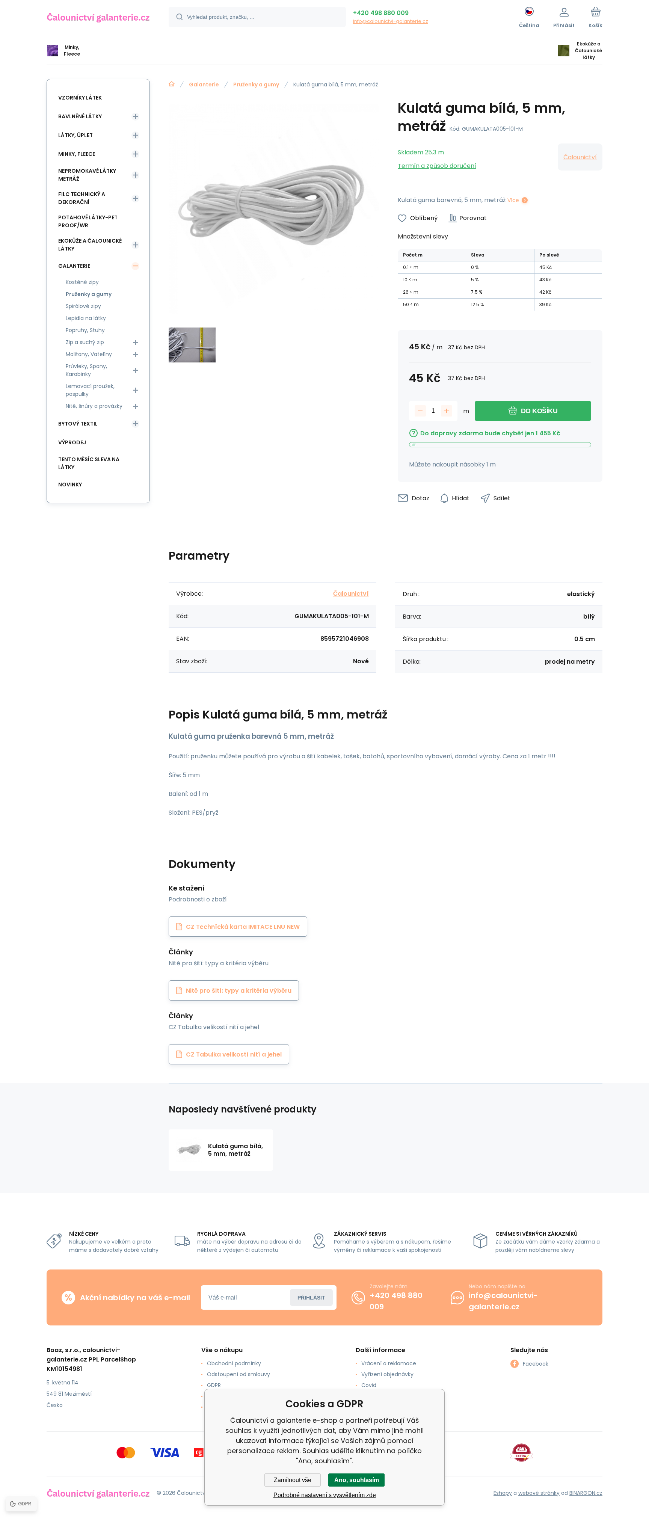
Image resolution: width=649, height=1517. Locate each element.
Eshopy (503, 1493)
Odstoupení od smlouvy (238, 1374)
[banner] (98, 18)
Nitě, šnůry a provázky (94, 406)
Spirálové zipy (83, 306)
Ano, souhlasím (356, 1480)
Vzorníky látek (80, 97)
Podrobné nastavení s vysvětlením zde (324, 1495)
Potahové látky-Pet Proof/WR (88, 221)
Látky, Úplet (75, 135)
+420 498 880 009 (381, 13)
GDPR (214, 1385)
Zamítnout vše (292, 1480)
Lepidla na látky (86, 318)
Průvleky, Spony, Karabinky (86, 370)
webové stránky (539, 1493)
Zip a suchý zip (85, 342)
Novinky (70, 484)
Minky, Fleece (76, 154)
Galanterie (204, 84)
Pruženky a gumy (256, 84)
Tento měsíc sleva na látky (88, 463)
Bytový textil (78, 423)
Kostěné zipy (82, 282)
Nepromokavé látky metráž (87, 175)
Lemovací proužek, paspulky (90, 390)
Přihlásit (311, 1298)
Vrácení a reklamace (388, 1363)
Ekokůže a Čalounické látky (90, 244)
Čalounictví (580, 157)
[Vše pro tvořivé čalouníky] (172, 84)
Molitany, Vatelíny (89, 354)
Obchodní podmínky (234, 1363)
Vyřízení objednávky (387, 1374)
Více (513, 200)
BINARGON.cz (585, 1493)
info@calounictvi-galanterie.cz (390, 21)
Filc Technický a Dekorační (81, 198)
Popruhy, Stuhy (85, 330)
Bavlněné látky (80, 116)
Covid (368, 1385)
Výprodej (72, 442)
